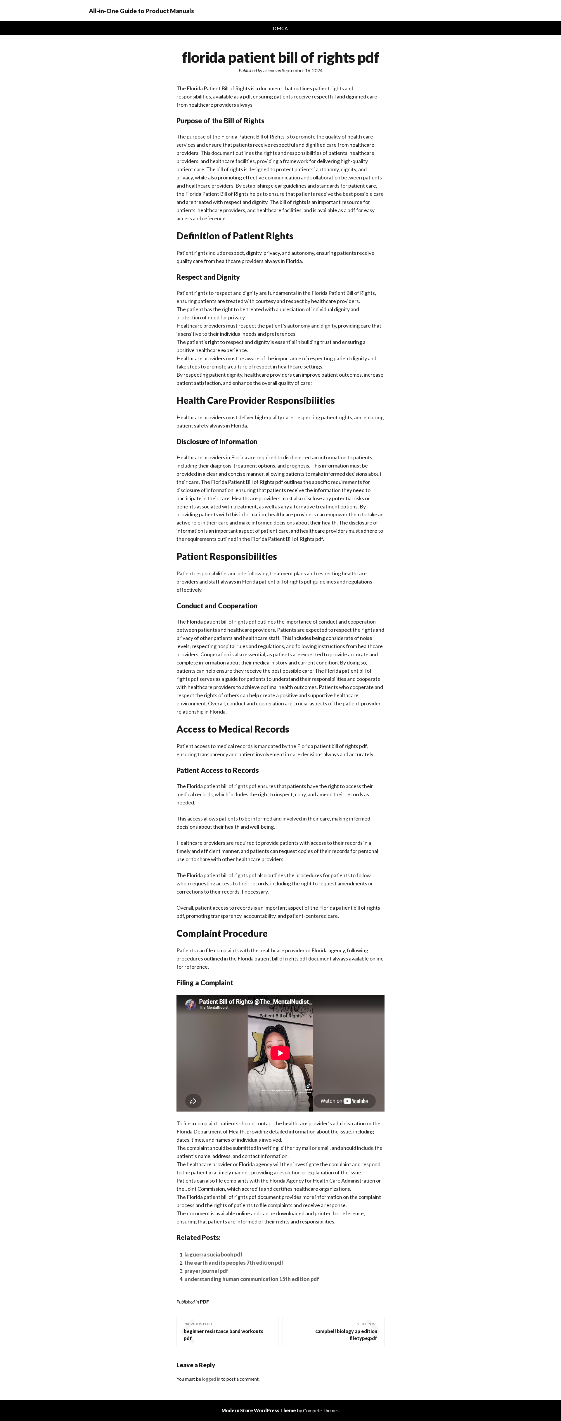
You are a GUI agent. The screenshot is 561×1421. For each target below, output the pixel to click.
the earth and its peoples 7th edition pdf (233, 1262)
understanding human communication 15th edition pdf (251, 1279)
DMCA (280, 28)
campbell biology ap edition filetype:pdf (346, 1334)
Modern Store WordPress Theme (258, 1410)
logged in (211, 1379)
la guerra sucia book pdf (213, 1254)
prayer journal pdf (206, 1271)
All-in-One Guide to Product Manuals (141, 10)
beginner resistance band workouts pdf (223, 1334)
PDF (204, 1301)
